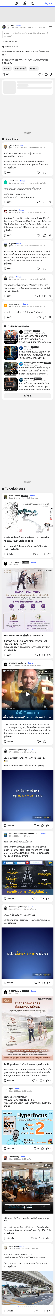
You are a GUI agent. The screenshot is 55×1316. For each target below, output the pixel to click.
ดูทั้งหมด (27, 395)
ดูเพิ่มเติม (12, 167)
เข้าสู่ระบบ (48, 3)
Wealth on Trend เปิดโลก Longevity (23, 635)
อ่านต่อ (41, 765)
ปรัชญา (33, 68)
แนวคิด (7, 68)
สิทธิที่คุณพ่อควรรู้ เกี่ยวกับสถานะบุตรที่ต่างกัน (26, 1064)
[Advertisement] (27, 14)
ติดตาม (18, 25)
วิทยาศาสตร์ (20, 68)
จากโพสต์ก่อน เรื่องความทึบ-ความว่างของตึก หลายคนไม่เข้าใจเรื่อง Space (26, 539)
